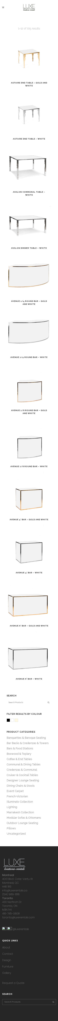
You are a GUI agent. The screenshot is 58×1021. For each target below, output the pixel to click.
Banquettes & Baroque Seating (26, 737)
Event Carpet (15, 791)
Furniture (7, 966)
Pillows (11, 828)
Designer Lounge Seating (23, 780)
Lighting (12, 807)
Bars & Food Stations (20, 748)
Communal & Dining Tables (23, 764)
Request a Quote (13, 983)
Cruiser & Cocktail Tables (22, 775)
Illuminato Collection (20, 801)
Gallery (6, 973)
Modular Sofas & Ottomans (24, 817)
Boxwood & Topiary (19, 753)
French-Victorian (17, 796)
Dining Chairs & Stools (21, 785)
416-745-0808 (11, 913)
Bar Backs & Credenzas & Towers (28, 743)
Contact (7, 954)
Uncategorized (16, 833)
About (6, 947)
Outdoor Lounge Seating (22, 823)
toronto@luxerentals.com (18, 917)
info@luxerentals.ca (14, 890)
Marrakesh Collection (20, 812)
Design (6, 960)
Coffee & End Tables (19, 759)
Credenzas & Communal (22, 769)
